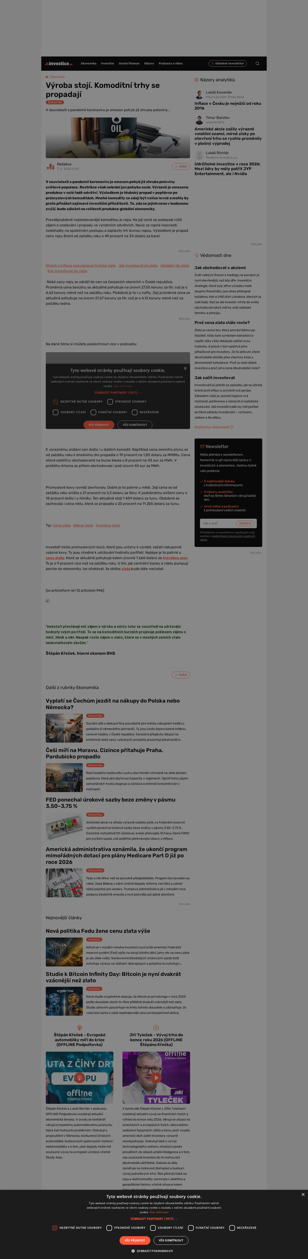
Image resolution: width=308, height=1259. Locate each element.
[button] (154, 1218)
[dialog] (154, 1224)
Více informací (159, 1212)
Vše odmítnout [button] (171, 1240)
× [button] (303, 1194)
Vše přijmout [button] (135, 1240)
